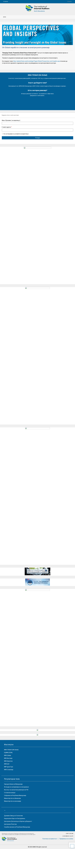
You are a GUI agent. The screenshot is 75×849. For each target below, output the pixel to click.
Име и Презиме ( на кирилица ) (11, 120)
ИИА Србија (7, 755)
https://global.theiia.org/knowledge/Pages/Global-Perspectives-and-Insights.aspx (36, 61)
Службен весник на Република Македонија (17, 827)
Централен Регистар (10, 824)
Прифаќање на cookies (66, 838)
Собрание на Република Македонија (15, 795)
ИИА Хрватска (8, 761)
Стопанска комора (9, 792)
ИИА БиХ (6, 764)
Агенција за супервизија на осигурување (16, 787)
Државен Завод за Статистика (13, 815)
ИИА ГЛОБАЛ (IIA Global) (11, 749)
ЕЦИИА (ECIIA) (8, 752)
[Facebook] (65, 1)
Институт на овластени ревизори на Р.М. (16, 790)
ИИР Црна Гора (8, 766)
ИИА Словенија (8, 769)
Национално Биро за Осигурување (14, 818)
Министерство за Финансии (12, 798)
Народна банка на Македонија (13, 784)
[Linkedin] (62, 1)
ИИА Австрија (8, 758)
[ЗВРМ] (37, 11)
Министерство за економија (12, 801)
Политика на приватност (49, 838)
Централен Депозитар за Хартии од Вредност (18, 821)
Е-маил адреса (7, 127)
